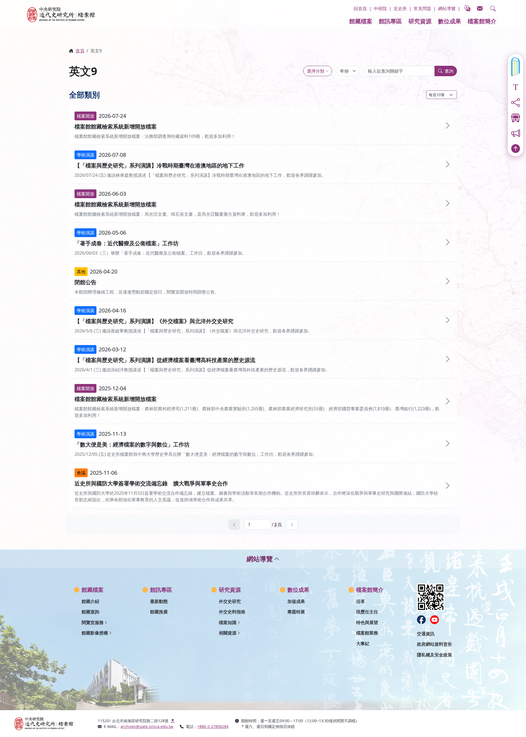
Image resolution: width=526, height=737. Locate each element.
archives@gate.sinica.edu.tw (147, 726)
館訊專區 (390, 21)
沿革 (360, 601)
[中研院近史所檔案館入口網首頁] (52, 723)
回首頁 (360, 8)
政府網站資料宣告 (434, 644)
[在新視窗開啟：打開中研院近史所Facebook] (421, 619)
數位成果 (449, 21)
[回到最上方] (515, 148)
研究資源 (419, 21)
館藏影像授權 (95, 633)
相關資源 (227, 633)
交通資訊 (425, 634)
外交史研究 (230, 601)
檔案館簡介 (482, 21)
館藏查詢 (90, 612)
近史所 (400, 8)
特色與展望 (367, 622)
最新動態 (159, 601)
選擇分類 (315, 71)
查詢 (449, 71)
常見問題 (422, 8)
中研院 (380, 8)
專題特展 (296, 612)
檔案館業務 (367, 633)
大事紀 (362, 644)
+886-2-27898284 (212, 726)
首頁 (80, 51)
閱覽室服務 (93, 622)
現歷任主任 (367, 612)
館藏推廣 (159, 612)
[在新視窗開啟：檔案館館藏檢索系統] (515, 66)
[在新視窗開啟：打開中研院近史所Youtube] (434, 619)
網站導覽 (447, 8)
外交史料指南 (232, 612)
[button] (493, 8)
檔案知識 (227, 622)
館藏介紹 (90, 601)
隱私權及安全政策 (434, 655)
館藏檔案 (360, 21)
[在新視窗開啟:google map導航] (173, 720)
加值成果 (296, 601)
